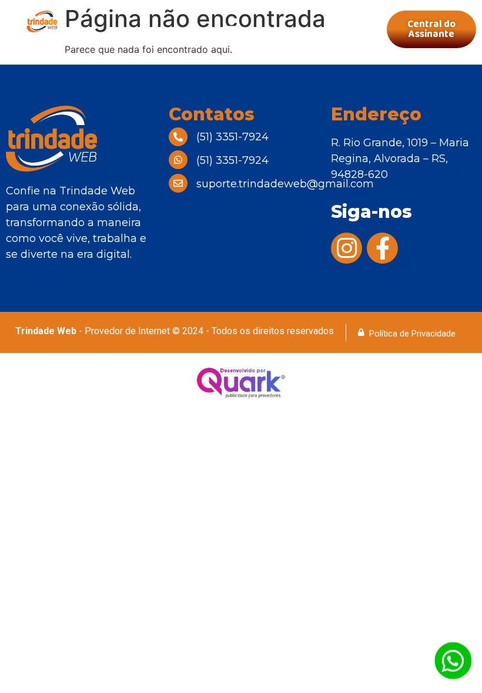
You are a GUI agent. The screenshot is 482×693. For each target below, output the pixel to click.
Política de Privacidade (412, 333)
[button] (232, 29)
